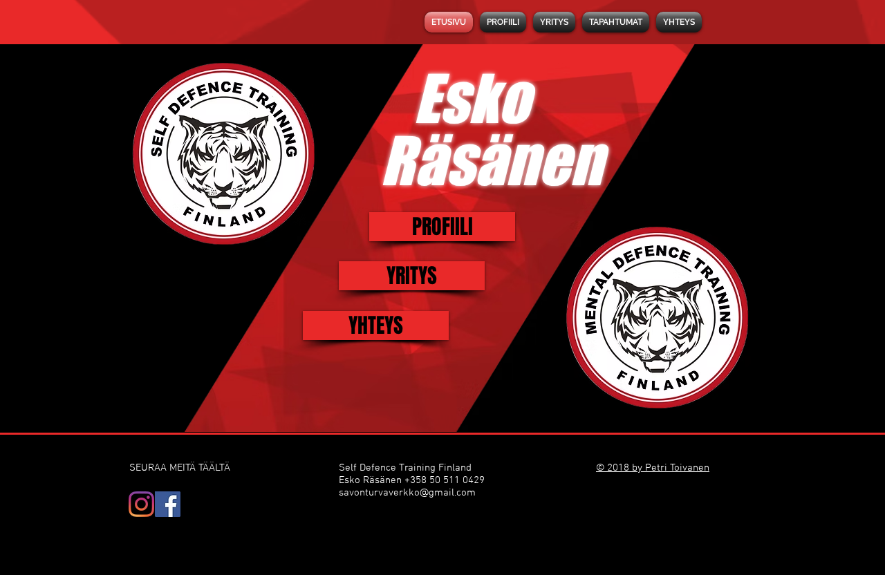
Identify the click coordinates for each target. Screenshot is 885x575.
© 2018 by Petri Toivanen (652, 468)
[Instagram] (141, 504)
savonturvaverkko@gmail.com (407, 493)
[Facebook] (167, 504)
